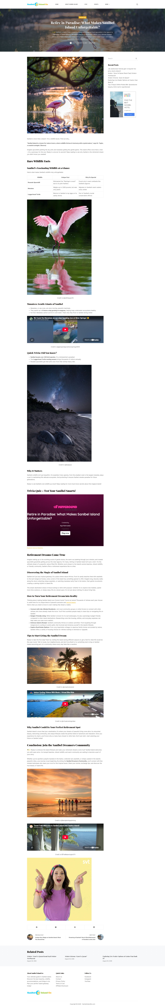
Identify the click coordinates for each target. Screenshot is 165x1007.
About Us (59, 977)
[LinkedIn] (94, 927)
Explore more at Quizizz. (35, 548)
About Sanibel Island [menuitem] (71, 4)
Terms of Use (60, 983)
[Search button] (136, 58)
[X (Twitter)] (55, 927)
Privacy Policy (60, 981)
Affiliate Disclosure (62, 986)
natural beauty (71, 602)
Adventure (82, 17)
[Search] (137, 4)
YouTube (87, 981)
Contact (58, 979)
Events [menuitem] (96, 4)
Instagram (88, 979)
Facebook (88, 977)
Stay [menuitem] (86, 4)
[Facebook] (36, 927)
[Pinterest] (74, 927)
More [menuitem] (106, 4)
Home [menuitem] (56, 4)
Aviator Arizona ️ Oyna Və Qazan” (118, 78)
